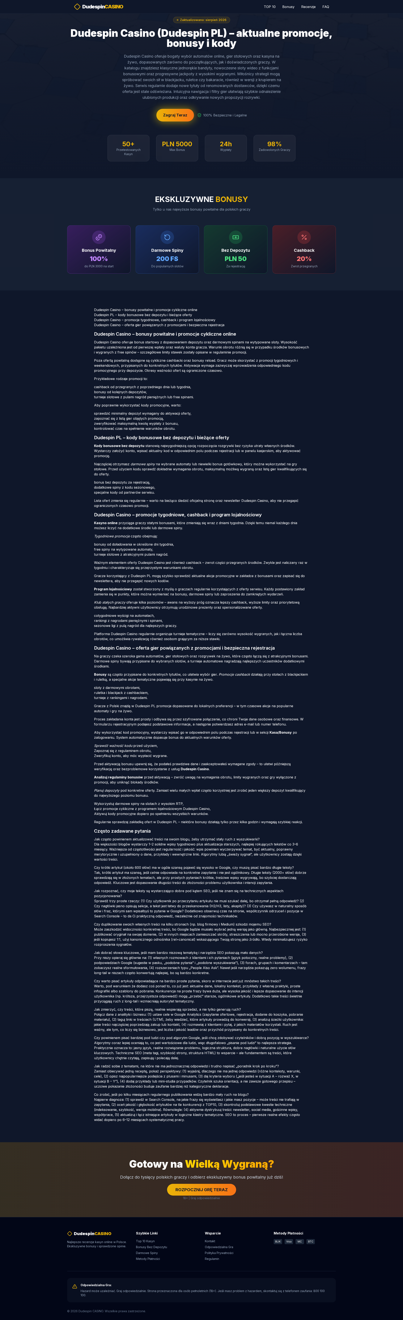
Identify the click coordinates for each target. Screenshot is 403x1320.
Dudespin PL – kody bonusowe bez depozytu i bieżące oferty (143, 315)
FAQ (325, 7)
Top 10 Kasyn (145, 1241)
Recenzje (308, 7)
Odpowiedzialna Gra (219, 1247)
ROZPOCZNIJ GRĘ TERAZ (201, 1189)
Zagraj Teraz (175, 115)
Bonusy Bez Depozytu (151, 1247)
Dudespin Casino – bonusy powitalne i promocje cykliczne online (145, 310)
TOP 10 (270, 7)
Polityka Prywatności (219, 1253)
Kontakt (210, 1241)
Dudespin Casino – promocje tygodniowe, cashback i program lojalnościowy (154, 320)
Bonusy (288, 7)
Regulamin (212, 1259)
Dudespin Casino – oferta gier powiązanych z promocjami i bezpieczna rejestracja (159, 325)
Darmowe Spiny (147, 1253)
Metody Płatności (148, 1259)
